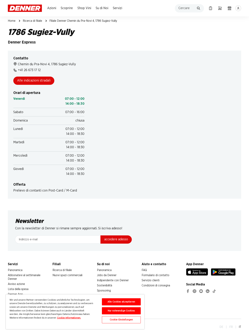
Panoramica (15, 270)
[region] (75, 311)
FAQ (144, 270)
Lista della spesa (18, 289)
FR (231, 326)
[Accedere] (238, 8)
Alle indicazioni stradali (33, 80)
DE (221, 326)
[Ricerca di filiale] (229, 8)
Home (11, 20)
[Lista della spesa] (210, 8)
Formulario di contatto (155, 275)
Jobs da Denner (106, 275)
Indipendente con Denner (113, 280)
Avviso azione (16, 284)
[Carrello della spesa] (220, 8)
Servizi (117, 8)
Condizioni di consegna (156, 285)
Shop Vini (84, 8)
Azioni (51, 8)
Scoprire (67, 8)
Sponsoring (104, 290)
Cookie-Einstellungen (121, 320)
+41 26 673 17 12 (29, 70)
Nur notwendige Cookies (121, 311)
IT (240, 326)
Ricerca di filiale (32, 20)
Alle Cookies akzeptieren (121, 302)
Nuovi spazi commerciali (67, 275)
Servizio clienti (150, 280)
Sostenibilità (104, 285)
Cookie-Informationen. (69, 318)
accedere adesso (116, 239)
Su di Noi (102, 8)
